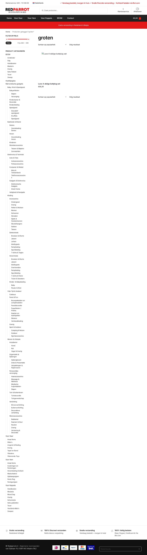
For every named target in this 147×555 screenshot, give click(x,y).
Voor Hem (9, 460)
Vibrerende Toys (13, 456)
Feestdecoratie (16, 305)
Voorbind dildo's (13, 508)
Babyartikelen (14, 90)
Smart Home (15, 189)
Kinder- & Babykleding (17, 282)
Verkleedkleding (17, 321)
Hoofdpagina (10, 81)
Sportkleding (15, 250)
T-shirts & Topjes (17, 252)
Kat (12, 348)
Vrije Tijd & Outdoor (14, 291)
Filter (8, 43)
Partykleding (15, 247)
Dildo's (9, 442)
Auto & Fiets (13, 158)
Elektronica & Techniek (15, 154)
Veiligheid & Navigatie (17, 192)
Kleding (10, 195)
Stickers (14, 318)
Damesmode (13, 232)
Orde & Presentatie (18, 363)
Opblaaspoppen (13, 476)
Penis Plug (11, 479)
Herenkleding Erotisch (15, 471)
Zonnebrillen (15, 151)
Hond (13, 346)
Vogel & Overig (16, 351)
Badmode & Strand (14, 122)
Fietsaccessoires (17, 164)
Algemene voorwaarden (29, 546)
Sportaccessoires (17, 336)
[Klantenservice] (123, 8)
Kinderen (12, 142)
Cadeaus (12, 294)
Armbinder (11, 58)
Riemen (14, 210)
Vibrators (10, 453)
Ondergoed (15, 202)
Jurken (13, 241)
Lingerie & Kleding (14, 445)
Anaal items (11, 439)
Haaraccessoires (17, 376)
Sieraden (14, 216)
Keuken (14, 425)
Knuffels (14, 116)
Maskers (10, 66)
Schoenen (15, 213)
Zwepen (10, 511)
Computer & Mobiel (16, 167)
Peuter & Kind (16, 288)
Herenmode (13, 256)
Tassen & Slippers (17, 148)
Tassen (13, 229)
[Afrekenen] (137, 8)
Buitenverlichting (17, 408)
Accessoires (13, 199)
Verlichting (13, 402)
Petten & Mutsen (17, 207)
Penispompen (12, 482)
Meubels (10, 492)
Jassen (13, 239)
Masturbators (12, 474)
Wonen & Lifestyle (13, 339)
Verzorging (15, 96)
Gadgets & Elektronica (17, 181)
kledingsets (15, 244)
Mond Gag (11, 494)
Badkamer (14, 419)
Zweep (9, 77)
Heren (11, 134)
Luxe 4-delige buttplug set (49, 84)
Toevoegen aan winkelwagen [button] (54, 91)
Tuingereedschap (17, 398)
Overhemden (16, 267)
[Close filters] (29, 36)
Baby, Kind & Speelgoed (16, 87)
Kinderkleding (14, 105)
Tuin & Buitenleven (16, 392)
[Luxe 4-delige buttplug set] (54, 64)
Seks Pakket (11, 72)
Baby (13, 285)
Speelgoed (13, 107)
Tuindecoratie (16, 396)
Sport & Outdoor (15, 327)
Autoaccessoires (17, 161)
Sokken (14, 226)
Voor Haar (9, 436)
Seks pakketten (12, 503)
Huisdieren (13, 342)
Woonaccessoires (15, 416)
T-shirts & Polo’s (17, 276)
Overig (9, 69)
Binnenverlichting (17, 405)
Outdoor (14, 333)
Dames (11, 125)
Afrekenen (138, 11)
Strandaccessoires (16, 145)
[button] (19, 18)
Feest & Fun (13, 297)
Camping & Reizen (17, 330)
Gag (8, 61)
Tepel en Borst (12, 451)
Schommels (11, 500)
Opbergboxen (16, 360)
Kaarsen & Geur (17, 422)
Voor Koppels (11, 485)
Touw (9, 74)
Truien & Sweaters (17, 279)
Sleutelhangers (16, 224)
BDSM (8, 54)
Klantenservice (123, 11)
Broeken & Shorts (17, 236)
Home (8, 32)
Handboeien (11, 63)
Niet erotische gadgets (14, 84)
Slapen (13, 94)
